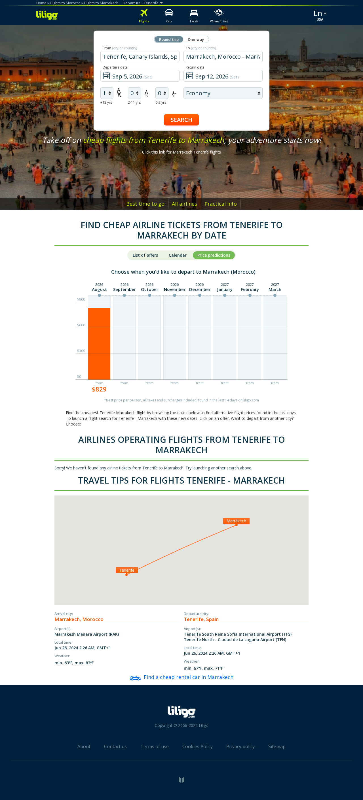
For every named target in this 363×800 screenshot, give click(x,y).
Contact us (115, 746)
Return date (195, 67)
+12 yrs (106, 102)
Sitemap (277, 746)
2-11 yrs (134, 102)
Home (41, 2)
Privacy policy (240, 746)
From (120, 48)
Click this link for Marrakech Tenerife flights (181, 152)
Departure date (115, 67)
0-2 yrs (160, 102)
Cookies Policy (197, 746)
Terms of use (154, 746)
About (83, 746)
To (201, 48)
